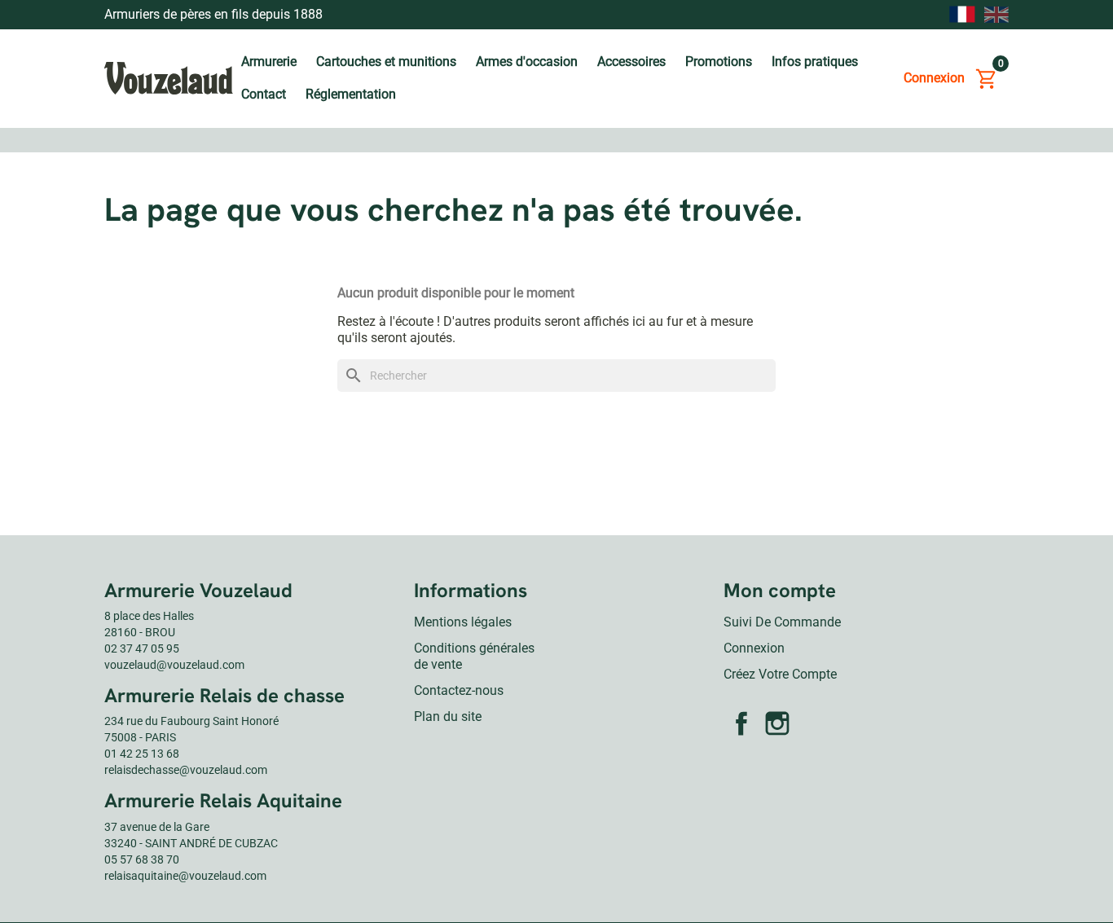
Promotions (718, 61)
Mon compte (780, 590)
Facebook (741, 723)
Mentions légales (463, 622)
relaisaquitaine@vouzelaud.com (185, 875)
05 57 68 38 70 (141, 859)
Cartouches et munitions (386, 61)
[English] (996, 14)
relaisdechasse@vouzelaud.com (185, 769)
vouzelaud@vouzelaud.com (174, 664)
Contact (263, 94)
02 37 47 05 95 (141, 648)
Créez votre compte (780, 674)
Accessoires (631, 61)
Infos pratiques (815, 61)
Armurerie (269, 61)
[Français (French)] (962, 15)
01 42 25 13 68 (141, 753)
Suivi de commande (782, 622)
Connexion (754, 648)
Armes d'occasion (527, 61)
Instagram (777, 723)
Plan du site (448, 716)
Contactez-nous (459, 690)
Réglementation (351, 94)
